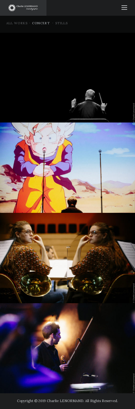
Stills (61, 23)
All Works (17, 23)
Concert (41, 23)
